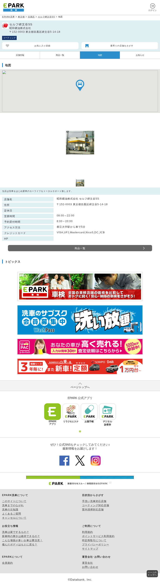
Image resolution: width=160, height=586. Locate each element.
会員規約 (7, 562)
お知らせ (140, 55)
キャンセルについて (14, 517)
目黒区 (31, 17)
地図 (100, 55)
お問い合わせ (90, 567)
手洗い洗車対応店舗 (94, 501)
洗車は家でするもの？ (15, 532)
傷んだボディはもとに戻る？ (19, 544)
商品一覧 (60, 55)
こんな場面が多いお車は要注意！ (22, 540)
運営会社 (87, 562)
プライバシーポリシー (95, 544)
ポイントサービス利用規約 (98, 536)
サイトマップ (90, 548)
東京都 (21, 17)
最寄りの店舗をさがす (121, 46)
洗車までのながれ (13, 505)
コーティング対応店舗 (95, 505)
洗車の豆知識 (10, 509)
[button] (80, 85)
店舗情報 (20, 55)
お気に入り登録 (42, 46)
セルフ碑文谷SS (46, 17)
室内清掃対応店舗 (93, 509)
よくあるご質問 (11, 513)
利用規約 (87, 532)
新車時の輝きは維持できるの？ (21, 536)
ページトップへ (80, 387)
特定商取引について (94, 540)
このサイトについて (14, 501)
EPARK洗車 (8, 17)
